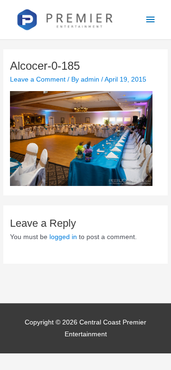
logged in (63, 236)
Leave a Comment (38, 79)
